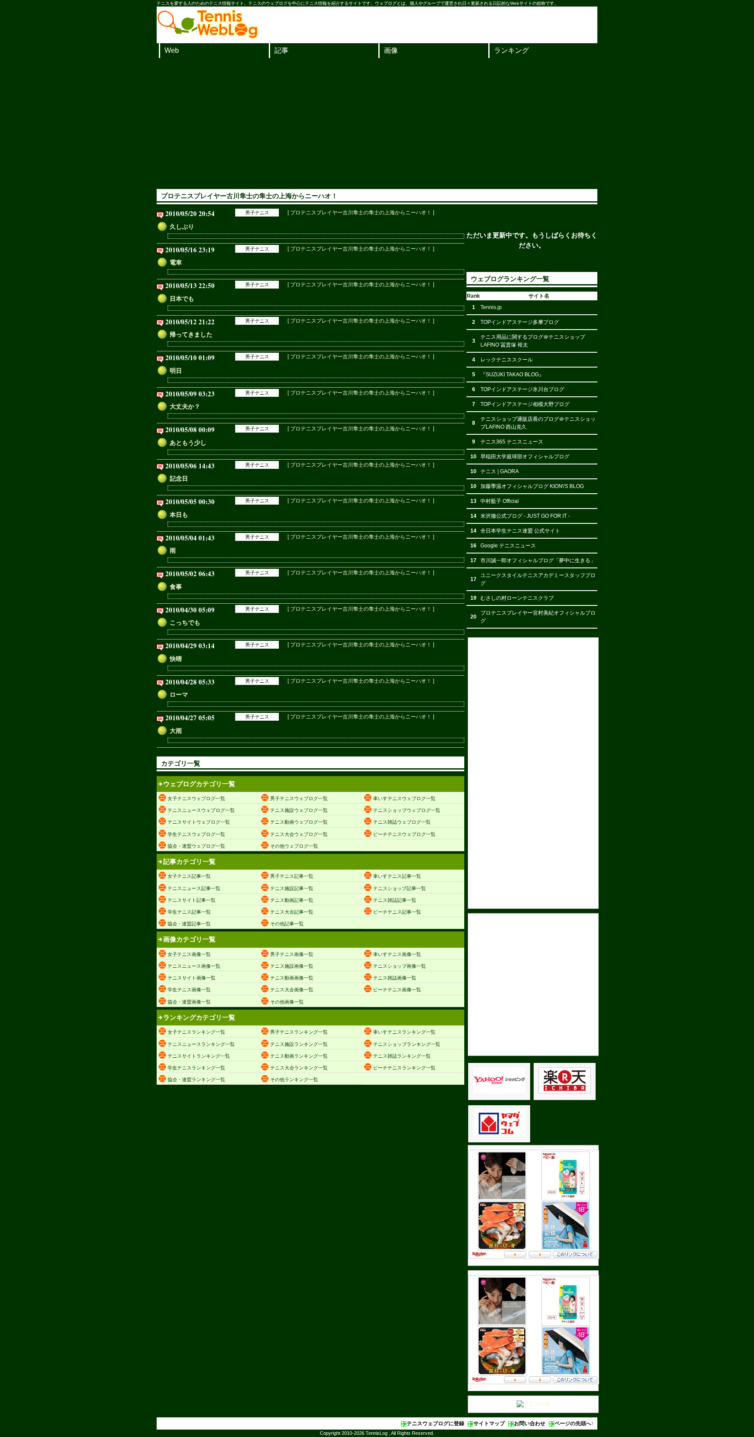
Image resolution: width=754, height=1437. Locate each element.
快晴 (176, 658)
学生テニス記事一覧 (189, 911)
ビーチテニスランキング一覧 (404, 1067)
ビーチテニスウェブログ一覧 (404, 834)
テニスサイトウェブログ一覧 (199, 822)
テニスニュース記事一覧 (194, 888)
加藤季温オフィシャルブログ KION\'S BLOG (532, 486)
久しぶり (182, 226)
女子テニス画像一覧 (189, 954)
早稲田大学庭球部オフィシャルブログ (524, 457)
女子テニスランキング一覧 (196, 1032)
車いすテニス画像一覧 (397, 954)
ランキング (511, 50)
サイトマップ (489, 1423)
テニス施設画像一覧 (291, 966)
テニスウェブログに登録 (435, 1423)
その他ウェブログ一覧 (294, 846)
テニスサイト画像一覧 (192, 977)
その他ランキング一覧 (294, 1079)
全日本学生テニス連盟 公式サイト (520, 531)
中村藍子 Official (499, 501)
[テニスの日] (533, 1404)
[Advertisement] (377, 123)
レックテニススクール (506, 360)
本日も (179, 514)
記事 (281, 50)
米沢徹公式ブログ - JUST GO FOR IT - (525, 516)
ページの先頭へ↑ (574, 1423)
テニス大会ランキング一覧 (299, 1067)
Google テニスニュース (508, 546)
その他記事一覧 (287, 923)
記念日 (179, 478)
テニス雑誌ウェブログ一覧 (402, 822)
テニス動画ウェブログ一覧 (299, 822)
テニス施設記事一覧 (291, 888)
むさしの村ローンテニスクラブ (517, 598)
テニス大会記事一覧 (291, 911)
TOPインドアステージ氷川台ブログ (522, 389)
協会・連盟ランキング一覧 (196, 1079)
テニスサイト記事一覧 (192, 900)
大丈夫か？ (185, 406)
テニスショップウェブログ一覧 (406, 810)
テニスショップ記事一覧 (399, 888)
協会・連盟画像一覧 (189, 1001)
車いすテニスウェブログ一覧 (404, 798)
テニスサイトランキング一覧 (199, 1056)
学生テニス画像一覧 (189, 989)
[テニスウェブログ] (208, 36)
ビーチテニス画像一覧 (397, 989)
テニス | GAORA (499, 471)
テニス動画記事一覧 (291, 900)
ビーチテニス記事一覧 (397, 911)
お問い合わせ (529, 1423)
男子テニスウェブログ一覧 (299, 798)
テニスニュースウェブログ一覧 (201, 810)
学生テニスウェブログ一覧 (196, 834)
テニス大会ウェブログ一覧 (299, 834)
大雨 (176, 730)
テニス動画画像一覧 (291, 977)
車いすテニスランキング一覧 (404, 1032)
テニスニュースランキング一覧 (201, 1044)
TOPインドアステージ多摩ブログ (519, 322)
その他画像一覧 (287, 1001)
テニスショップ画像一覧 (399, 966)
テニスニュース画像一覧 (194, 966)
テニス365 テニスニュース (511, 442)
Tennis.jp (491, 307)
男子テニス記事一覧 (291, 876)
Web (172, 50)
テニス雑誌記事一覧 (394, 900)
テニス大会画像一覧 (291, 989)
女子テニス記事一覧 (189, 876)
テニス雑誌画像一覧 (394, 977)
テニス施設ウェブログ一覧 (299, 810)
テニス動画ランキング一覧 (299, 1056)
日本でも (182, 298)
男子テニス (257, 212)
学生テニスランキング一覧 (196, 1067)
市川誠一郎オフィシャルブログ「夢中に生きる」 (538, 560)
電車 (176, 262)
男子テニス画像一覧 (291, 954)
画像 (391, 50)
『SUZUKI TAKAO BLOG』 (512, 374)
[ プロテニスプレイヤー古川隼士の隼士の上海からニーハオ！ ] (361, 213)
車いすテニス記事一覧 (397, 876)
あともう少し (188, 442)
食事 (176, 586)
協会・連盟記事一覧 (189, 923)
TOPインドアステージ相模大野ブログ (524, 404)
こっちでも (185, 622)
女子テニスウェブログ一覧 (196, 798)
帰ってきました (191, 334)
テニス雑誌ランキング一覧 (402, 1056)
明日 (176, 370)
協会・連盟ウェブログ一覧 (196, 846)
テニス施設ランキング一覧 (299, 1044)
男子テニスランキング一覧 (299, 1032)
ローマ (179, 694)
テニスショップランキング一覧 (406, 1044)
